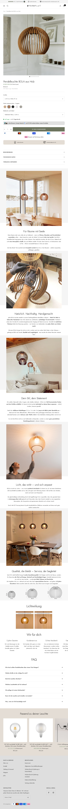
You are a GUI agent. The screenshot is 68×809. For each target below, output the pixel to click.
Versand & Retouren (10, 162)
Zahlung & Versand (8, 769)
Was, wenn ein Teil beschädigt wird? (15, 701)
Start (4, 11)
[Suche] (7, 6)
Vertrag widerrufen (30, 783)
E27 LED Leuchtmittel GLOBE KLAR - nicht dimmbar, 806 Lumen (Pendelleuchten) (15, 745)
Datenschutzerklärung (30, 780)
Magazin (5, 772)
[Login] (60, 6)
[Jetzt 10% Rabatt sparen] (28, 797)
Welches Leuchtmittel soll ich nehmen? (16, 684)
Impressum (28, 763)
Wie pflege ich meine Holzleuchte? (15, 690)
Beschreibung (8, 152)
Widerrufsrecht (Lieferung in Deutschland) (32, 770)
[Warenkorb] (64, 6)
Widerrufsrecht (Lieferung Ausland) (31, 776)
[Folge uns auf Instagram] (53, 792)
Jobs (4, 775)
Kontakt (5, 766)
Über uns (5, 763)
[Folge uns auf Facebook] (48, 792)
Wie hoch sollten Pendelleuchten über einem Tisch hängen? (22, 667)
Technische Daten (9, 157)
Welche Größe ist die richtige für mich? (16, 673)
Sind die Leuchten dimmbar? (13, 679)
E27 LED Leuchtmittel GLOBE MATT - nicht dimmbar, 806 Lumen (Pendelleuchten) (41, 745)
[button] (34, 84)
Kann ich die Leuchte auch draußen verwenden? (18, 696)
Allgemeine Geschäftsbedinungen (34, 766)
